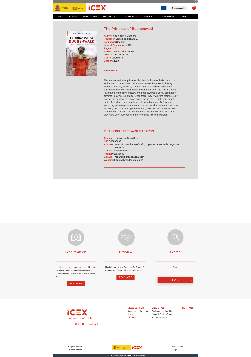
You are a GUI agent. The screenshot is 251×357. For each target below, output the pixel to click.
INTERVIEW (148, 16)
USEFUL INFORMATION (166, 16)
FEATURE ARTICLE (131, 16)
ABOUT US (72, 16)
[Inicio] (79, 6)
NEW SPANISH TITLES (110, 16)
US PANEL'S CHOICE (90, 16)
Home (60, 16)
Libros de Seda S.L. (127, 39)
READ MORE (75, 283)
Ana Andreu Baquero (124, 35)
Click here (131, 317)
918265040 (118, 153)
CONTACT (184, 16)
